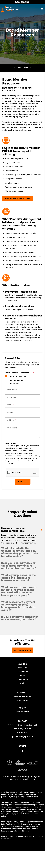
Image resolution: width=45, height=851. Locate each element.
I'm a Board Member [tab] (17, 376)
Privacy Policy (32, 797)
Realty (22, 675)
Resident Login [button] (22, 700)
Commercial (22, 679)
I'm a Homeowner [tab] (15, 380)
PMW (13, 797)
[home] (9, 9)
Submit (22, 481)
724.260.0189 (23, 2)
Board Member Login (18, 198)
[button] (22, 552)
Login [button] (22, 683)
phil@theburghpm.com (22, 736)
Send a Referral (22, 711)
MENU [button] (42, 9)
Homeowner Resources (18, 67)
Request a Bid (22, 650)
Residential (22, 668)
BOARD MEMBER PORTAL (21, 149)
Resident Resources (22, 696)
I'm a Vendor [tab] (13, 383)
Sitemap (21, 797)
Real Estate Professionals (26, 67)
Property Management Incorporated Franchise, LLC (26, 777)
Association (22, 671)
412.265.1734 (10, 367)
